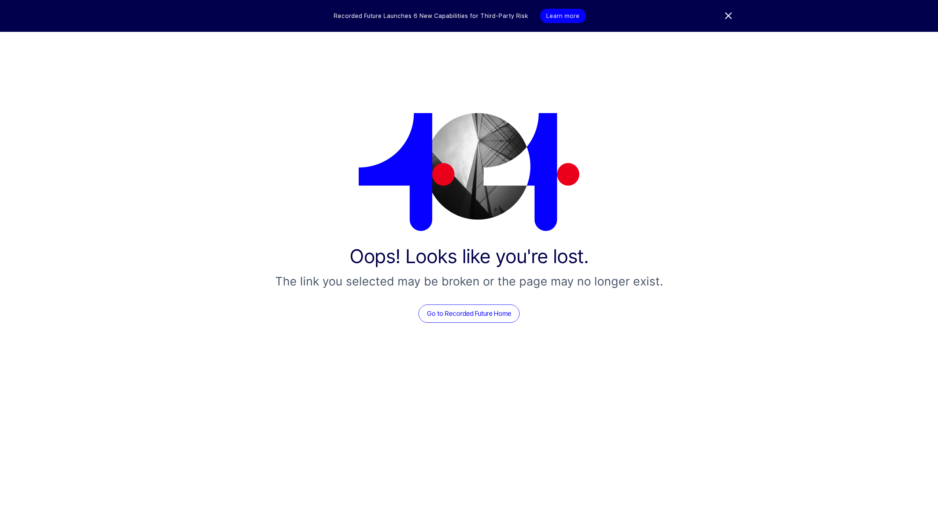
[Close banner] (728, 15)
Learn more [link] (563, 15)
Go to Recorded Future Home (469, 313)
